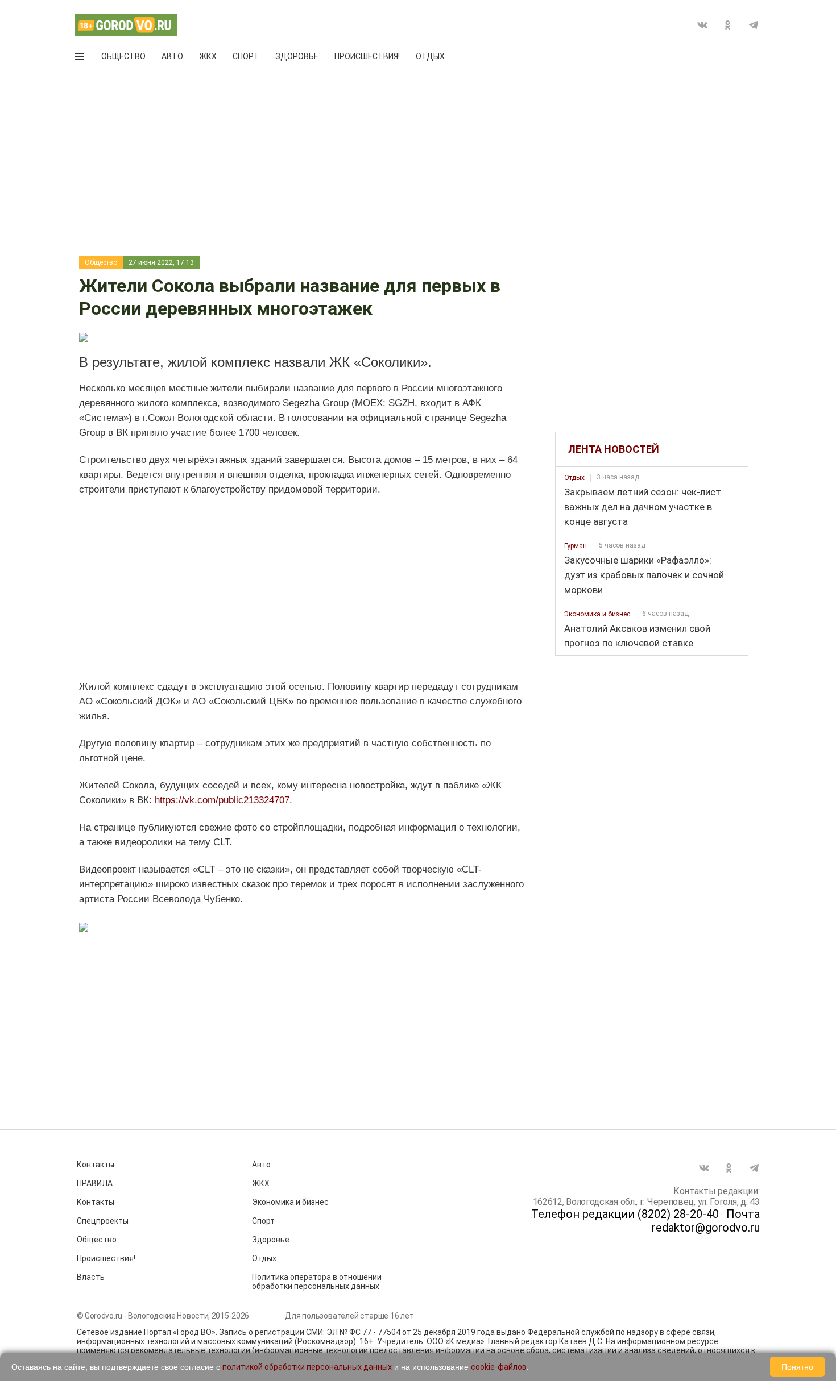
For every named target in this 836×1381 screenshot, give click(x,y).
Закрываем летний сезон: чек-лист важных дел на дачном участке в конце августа (642, 506)
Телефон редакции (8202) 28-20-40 (625, 1214)
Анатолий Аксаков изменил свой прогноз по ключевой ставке (637, 636)
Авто (172, 56)
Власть (91, 1277)
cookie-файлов (499, 1366)
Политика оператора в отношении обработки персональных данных (317, 1281)
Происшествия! (367, 56)
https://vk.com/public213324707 (222, 800)
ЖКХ (208, 56)
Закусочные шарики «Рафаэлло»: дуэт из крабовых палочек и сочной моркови (644, 574)
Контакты (95, 1164)
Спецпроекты (103, 1220)
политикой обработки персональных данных (307, 1366)
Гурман (575, 546)
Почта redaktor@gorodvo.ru (706, 1220)
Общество (123, 56)
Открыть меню (80, 58)
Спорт (246, 56)
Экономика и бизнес (597, 614)
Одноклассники (727, 25)
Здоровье (296, 56)
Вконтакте (702, 25)
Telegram (753, 25)
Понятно (797, 1366)
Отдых (430, 56)
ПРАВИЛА (95, 1183)
